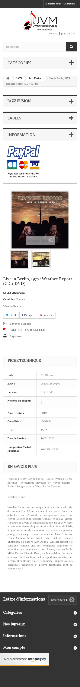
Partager (28, 315)
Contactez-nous (53, 3)
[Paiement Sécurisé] (23, 161)
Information (21, 134)
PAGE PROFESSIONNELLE (27, 330)
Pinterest (47, 315)
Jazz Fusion (35, 78)
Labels (14, 118)
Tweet (12, 315)
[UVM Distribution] (40, 21)
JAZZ (19, 78)
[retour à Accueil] (8, 78)
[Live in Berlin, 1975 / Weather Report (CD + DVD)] (19, 259)
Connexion (69, 3)
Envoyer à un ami (20, 323)
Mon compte (14, 647)
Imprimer (16, 336)
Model (7, 293)
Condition (9, 299)
